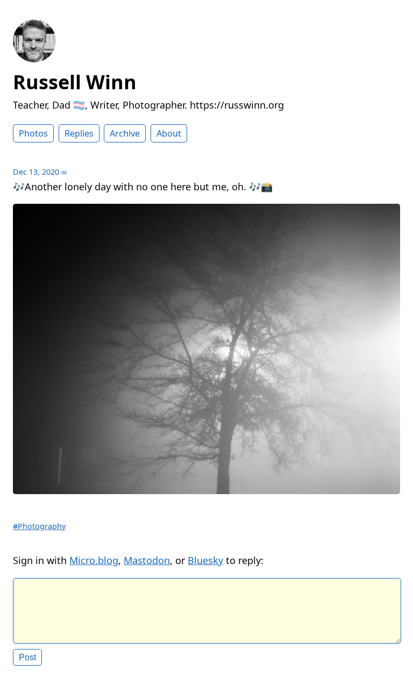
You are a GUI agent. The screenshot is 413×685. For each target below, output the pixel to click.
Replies (79, 133)
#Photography (39, 526)
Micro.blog (93, 560)
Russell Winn (75, 82)
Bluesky (205, 560)
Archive (125, 133)
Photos (33, 133)
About (168, 133)
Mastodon (147, 560)
